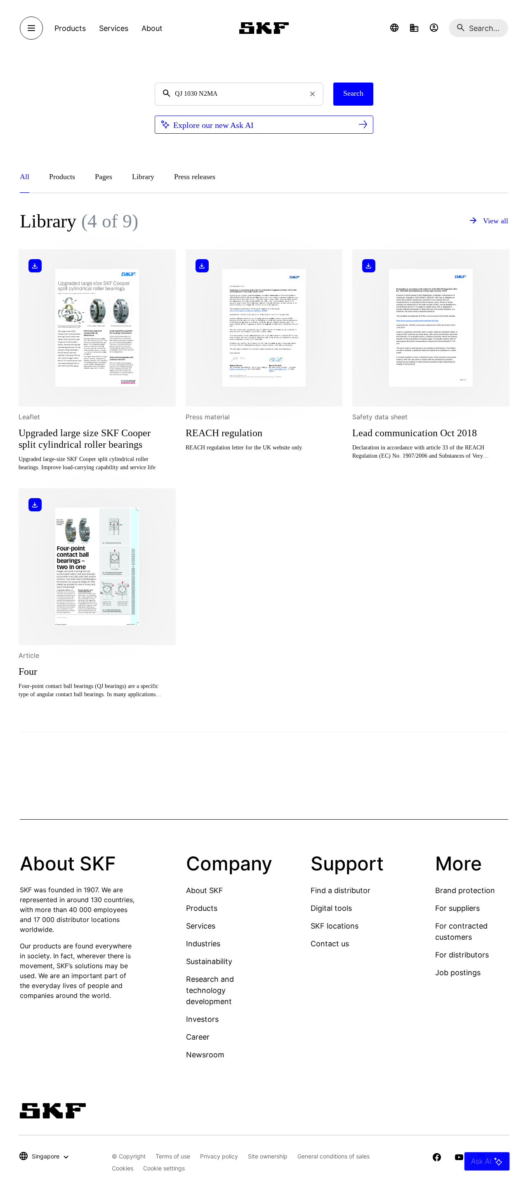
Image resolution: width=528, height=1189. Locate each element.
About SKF (204, 890)
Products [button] (70, 28)
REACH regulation (224, 433)
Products (201, 908)
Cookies (122, 1168)
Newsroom (205, 1054)
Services (200, 926)
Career (198, 1037)
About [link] (152, 28)
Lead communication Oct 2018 (414, 433)
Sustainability (209, 961)
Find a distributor (340, 890)
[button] (394, 28)
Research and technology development (210, 990)
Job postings (458, 972)
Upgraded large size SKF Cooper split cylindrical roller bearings (85, 439)
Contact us (330, 943)
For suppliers (457, 908)
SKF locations (334, 926)
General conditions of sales (333, 1156)
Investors (202, 1019)
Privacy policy (219, 1156)
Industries (203, 943)
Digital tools (331, 908)
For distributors (462, 954)
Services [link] (113, 28)
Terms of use (173, 1156)
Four (28, 671)
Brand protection (465, 890)
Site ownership (268, 1156)
